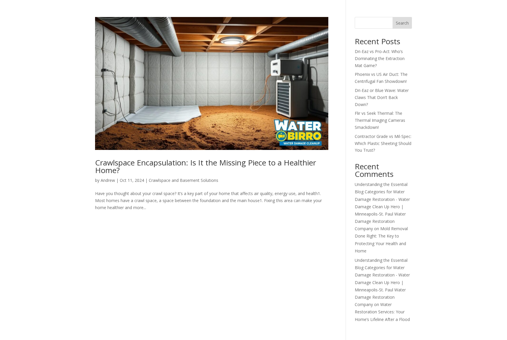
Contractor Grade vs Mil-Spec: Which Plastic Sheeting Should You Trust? (383, 143)
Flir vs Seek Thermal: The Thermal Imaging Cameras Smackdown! (380, 120)
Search (402, 23)
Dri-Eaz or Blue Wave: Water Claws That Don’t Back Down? (382, 97)
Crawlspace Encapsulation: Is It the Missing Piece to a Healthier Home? (205, 166)
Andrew (108, 180)
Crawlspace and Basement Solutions (183, 180)
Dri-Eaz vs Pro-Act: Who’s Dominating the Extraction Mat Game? (380, 58)
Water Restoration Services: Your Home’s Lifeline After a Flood (382, 312)
